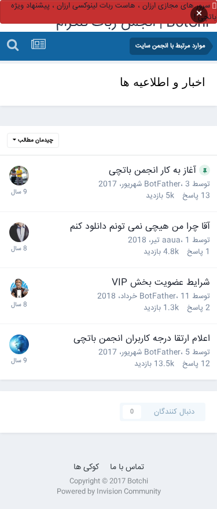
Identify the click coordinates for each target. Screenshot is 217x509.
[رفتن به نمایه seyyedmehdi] (19, 175)
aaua (171, 240)
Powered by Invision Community (109, 491)
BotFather (162, 184)
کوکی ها (86, 467)
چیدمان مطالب (34, 140)
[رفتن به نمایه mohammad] (19, 232)
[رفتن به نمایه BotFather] (19, 288)
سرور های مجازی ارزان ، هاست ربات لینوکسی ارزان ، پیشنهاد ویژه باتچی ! (113, 11)
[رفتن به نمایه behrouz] (19, 344)
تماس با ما (127, 467)
